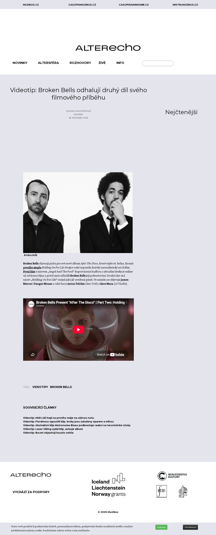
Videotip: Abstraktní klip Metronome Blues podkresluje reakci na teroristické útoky (76, 425)
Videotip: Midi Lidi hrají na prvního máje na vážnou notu (58, 417)
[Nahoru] (211, 518)
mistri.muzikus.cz (185, 4)
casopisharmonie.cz (134, 4)
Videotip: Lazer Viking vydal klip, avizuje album (53, 429)
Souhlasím (161, 527)
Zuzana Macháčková (78, 111)
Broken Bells (61, 387)
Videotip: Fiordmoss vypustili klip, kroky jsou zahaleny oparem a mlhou (68, 421)
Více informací (190, 527)
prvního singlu (32, 267)
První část (29, 271)
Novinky (78, 114)
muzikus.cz (31, 4)
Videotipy (40, 387)
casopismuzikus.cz (82, 4)
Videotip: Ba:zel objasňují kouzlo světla (48, 432)
